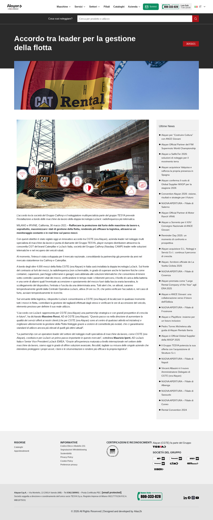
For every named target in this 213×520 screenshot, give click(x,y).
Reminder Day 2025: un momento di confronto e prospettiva (174, 239)
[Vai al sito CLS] (176, 463)
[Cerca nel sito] (195, 18)
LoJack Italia (65, 246)
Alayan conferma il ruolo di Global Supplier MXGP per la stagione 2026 (176, 184)
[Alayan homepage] (14, 6)
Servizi (79, 6)
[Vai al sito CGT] (159, 458)
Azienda (133, 6)
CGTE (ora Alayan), (97, 239)
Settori (93, 6)
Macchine (63, 6)
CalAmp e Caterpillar (55, 260)
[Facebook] (190, 497)
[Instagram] (194, 497)
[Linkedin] (186, 497)
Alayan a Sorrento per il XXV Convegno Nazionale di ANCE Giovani (177, 226)
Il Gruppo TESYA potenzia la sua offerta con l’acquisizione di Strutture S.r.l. (178, 349)
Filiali (107, 6)
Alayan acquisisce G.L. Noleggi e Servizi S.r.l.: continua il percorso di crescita (178, 253)
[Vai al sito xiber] (159, 469)
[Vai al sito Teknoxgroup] (159, 463)
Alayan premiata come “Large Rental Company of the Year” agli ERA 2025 (178, 285)
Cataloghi (118, 6)
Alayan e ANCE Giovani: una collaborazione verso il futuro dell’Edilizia (176, 298)
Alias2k (138, 511)
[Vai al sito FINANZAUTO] (176, 458)
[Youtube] (197, 497)
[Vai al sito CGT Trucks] (193, 463)
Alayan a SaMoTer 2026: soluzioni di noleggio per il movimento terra (175, 158)
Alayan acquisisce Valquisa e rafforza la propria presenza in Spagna (177, 171)
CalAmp (99, 246)
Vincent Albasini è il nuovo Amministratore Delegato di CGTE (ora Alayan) (175, 372)
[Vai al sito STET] (193, 458)
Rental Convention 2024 (174, 410)
